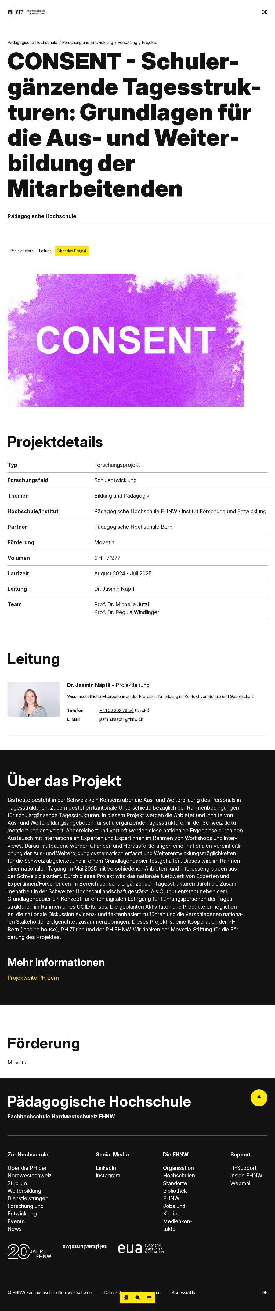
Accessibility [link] (184, 1292)
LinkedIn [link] (106, 1168)
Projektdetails (22, 251)
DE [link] (264, 12)
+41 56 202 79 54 (116, 710)
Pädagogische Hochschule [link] (32, 42)
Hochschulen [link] (179, 1175)
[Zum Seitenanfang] (259, 1097)
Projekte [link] (149, 42)
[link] (27, 12)
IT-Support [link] (243, 1168)
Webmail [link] (240, 1183)
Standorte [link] (175, 1183)
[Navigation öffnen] (149, 1297)
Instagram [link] (108, 1175)
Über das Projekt (71, 251)
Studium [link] (17, 1183)
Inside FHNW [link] (246, 1175)
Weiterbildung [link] (24, 1191)
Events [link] (16, 1221)
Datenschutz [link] (116, 1292)
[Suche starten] (137, 1297)
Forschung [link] (127, 42)
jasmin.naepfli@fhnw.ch (121, 719)
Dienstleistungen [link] (28, 1198)
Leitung (45, 251)
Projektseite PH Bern (33, 978)
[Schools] (126, 1297)
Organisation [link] (178, 1168)
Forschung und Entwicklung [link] (87, 42)
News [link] (15, 1229)
